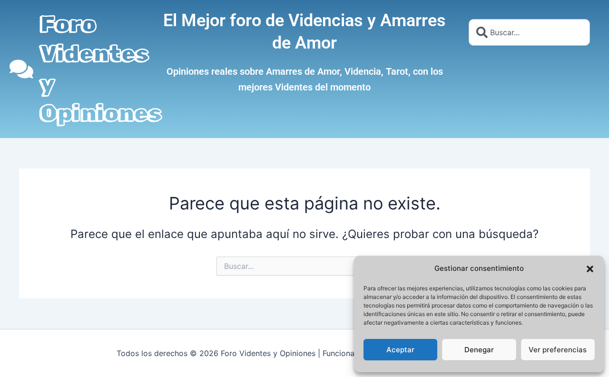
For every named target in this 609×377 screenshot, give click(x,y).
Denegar (479, 349)
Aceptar (400, 349)
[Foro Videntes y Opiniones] (21, 69)
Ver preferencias (558, 349)
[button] (590, 269)
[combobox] (529, 32)
